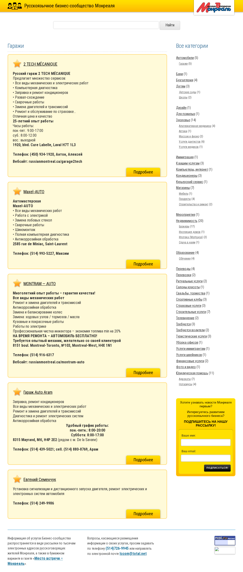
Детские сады (187, 92)
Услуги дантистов (190, 141)
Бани (179, 74)
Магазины (183, 188)
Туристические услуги (191, 336)
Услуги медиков (189, 147)
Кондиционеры (186, 176)
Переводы (183, 269)
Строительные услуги (191, 312)
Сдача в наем (187, 242)
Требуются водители (190, 330)
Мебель (183, 193)
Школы (183, 97)
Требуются (183, 324)
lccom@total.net (133, 553)
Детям (180, 86)
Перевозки (183, 275)
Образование (185, 253)
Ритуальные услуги (189, 281)
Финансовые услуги (190, 361)
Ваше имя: (189, 435)
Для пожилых (185, 114)
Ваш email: (189, 451)
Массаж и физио (189, 136)
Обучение (185, 258)
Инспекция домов (190, 232)
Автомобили (185, 58)
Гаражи (183, 63)
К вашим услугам (188, 163)
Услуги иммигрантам (190, 349)
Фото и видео (186, 367)
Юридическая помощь (192, 373)
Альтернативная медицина (195, 126)
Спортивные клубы (189, 299)
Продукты (185, 199)
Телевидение (185, 318)
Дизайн (181, 108)
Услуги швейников (189, 355)
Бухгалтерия (184, 80)
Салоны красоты (188, 287)
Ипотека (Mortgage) (191, 237)
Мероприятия (185, 214)
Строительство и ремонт (193, 204)
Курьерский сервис (189, 182)
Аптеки (183, 131)
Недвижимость (186, 221)
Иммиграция (185, 157)
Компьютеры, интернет (192, 169)
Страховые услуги (188, 306)
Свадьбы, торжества (190, 293)
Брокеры (184, 226)
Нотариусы (185, 384)
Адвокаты (185, 379)
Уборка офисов (187, 342)
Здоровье (183, 120)
